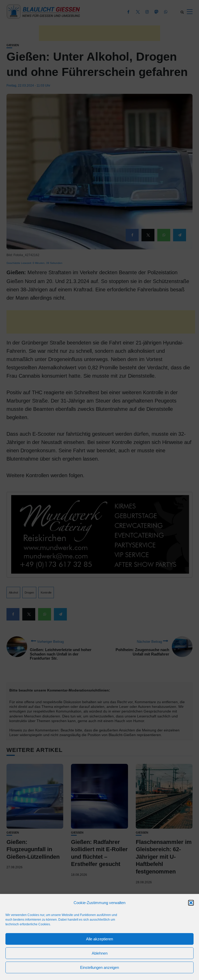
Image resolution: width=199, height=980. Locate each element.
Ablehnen (100, 953)
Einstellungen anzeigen (99, 967)
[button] (191, 902)
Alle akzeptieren (99, 939)
